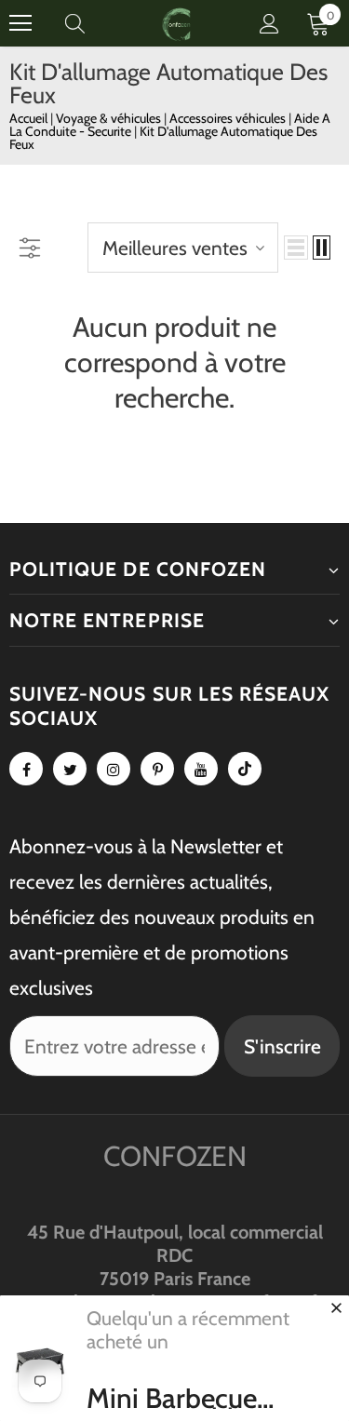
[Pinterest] (157, 768)
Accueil (28, 118)
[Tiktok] (245, 768)
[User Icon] (269, 24)
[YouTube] (201, 768)
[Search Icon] (93, 23)
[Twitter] (70, 768)
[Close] (336, 1307)
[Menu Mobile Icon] (20, 23)
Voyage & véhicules (110, 118)
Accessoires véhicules (229, 118)
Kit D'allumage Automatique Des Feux (163, 138)
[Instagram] (113, 768)
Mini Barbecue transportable (172, 1398)
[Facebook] (26, 768)
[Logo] (176, 23)
